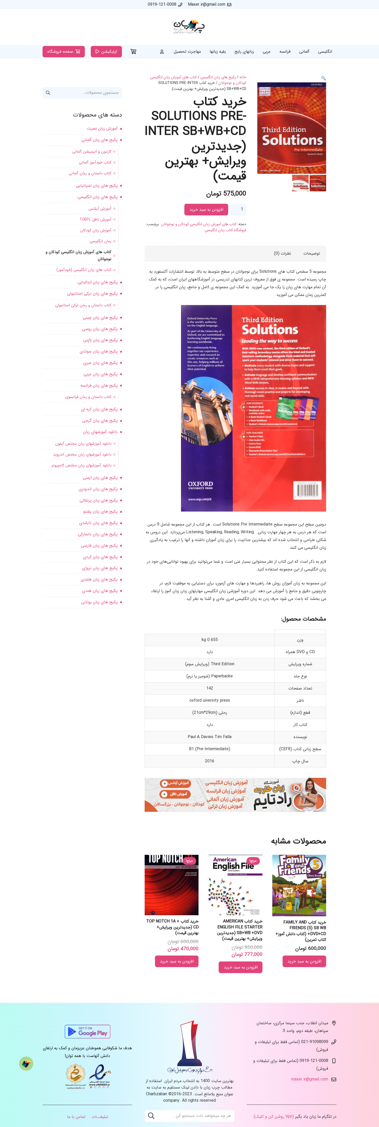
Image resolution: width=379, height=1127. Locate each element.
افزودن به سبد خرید (206, 209)
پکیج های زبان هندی (100, 591)
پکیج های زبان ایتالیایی (98, 282)
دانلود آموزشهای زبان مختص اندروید (82, 454)
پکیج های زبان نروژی (100, 568)
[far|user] (162, 51)
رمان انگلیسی (100, 241)
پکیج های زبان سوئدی (99, 351)
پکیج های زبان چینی (100, 317)
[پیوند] (189, 27)
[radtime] (235, 811)
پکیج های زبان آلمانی (99, 140)
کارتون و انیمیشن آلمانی (91, 151)
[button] (323, 78)
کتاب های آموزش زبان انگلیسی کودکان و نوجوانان (198, 224)
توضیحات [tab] (311, 253)
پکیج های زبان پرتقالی (99, 500)
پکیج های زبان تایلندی (98, 523)
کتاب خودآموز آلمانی (95, 162)
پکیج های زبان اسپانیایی (97, 185)
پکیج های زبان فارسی (99, 545)
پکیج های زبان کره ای (99, 409)
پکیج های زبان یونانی (99, 602)
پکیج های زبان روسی (100, 329)
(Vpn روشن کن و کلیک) (274, 1117)
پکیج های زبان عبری (100, 362)
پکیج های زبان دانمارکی (98, 534)
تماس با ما (76, 1117)
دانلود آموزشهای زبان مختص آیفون (83, 444)
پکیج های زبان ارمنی (100, 477)
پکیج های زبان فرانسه (99, 385)
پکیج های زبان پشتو (100, 511)
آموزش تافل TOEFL (95, 219)
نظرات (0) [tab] (282, 253)
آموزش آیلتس (99, 209)
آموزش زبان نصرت (102, 128)
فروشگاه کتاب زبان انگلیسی (225, 230)
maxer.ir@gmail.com (309, 1079)
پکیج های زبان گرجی (100, 420)
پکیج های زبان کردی (100, 557)
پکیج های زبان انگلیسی (218, 77)
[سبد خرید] (133, 51)
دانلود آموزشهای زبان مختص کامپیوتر (81, 465)
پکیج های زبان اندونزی (98, 489)
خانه (243, 77)
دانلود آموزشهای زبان (100, 432)
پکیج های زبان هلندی (99, 579)
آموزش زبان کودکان (95, 230)
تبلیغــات (100, 1117)
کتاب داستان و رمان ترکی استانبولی (83, 305)
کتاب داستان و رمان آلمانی (90, 173)
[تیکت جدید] (26, 1063)
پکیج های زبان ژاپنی (100, 340)
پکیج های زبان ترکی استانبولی (92, 293)
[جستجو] (151, 1116)
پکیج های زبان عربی (101, 374)
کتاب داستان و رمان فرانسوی (88, 397)
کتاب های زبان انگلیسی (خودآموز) (83, 270)
